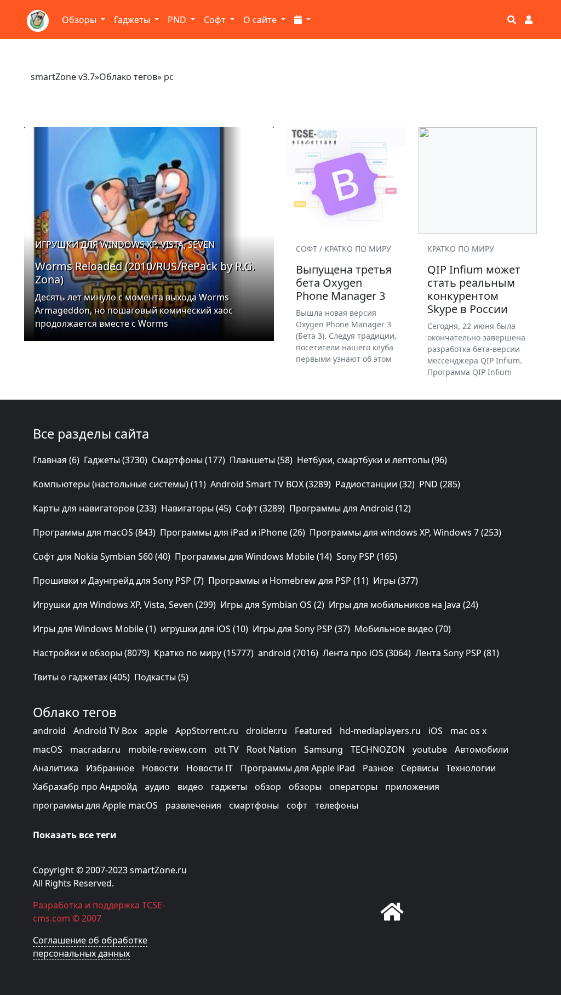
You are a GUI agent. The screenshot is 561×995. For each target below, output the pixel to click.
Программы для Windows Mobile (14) (253, 556)
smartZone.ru (158, 870)
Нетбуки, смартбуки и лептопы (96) (372, 460)
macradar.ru (95, 749)
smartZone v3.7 (63, 77)
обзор (268, 787)
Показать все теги (75, 835)
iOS (435, 731)
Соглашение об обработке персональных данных (90, 946)
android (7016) (288, 653)
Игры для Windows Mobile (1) (94, 629)
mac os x (468, 731)
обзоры (305, 787)
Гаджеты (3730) (115, 460)
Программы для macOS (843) (94, 532)
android (49, 731)
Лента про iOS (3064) (367, 653)
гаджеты (229, 787)
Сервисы (419, 768)
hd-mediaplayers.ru (380, 731)
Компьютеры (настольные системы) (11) (119, 484)
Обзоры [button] (80, 20)
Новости (160, 768)
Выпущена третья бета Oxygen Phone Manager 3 (344, 282)
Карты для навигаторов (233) (95, 508)
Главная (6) (56, 460)
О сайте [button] (261, 20)
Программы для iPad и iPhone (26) (232, 532)
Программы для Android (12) (350, 508)
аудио (157, 787)
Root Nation (271, 749)
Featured (313, 731)
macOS (47, 749)
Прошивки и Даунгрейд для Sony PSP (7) (118, 581)
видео (190, 787)
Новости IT (209, 768)
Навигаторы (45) (196, 508)
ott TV (226, 749)
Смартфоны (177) (188, 460)
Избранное (110, 768)
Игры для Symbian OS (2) (272, 605)
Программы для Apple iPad (298, 768)
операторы (353, 787)
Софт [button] (216, 20)
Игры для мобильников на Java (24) (403, 605)
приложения (412, 787)
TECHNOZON (378, 749)
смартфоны (254, 805)
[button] (302, 20)
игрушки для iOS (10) (204, 629)
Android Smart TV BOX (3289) (270, 484)
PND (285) (439, 484)
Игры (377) (395, 581)
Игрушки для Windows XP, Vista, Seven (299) (124, 605)
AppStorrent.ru (206, 731)
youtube (430, 749)
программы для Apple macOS (95, 805)
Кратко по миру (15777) (204, 653)
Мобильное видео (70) (402, 629)
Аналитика (55, 768)
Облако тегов (128, 77)
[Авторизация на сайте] (528, 20)
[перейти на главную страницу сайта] (392, 911)
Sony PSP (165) (366, 556)
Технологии (471, 768)
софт (297, 805)
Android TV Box (105, 731)
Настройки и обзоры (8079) (91, 653)
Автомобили (481, 749)
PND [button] (178, 20)
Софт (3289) (260, 508)
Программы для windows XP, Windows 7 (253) (405, 532)
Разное (378, 768)
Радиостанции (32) (375, 484)
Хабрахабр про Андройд (85, 787)
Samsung (323, 749)
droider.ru (266, 731)
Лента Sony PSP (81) (457, 653)
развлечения (193, 805)
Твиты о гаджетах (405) (81, 677)
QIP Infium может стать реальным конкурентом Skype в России (473, 289)
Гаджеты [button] (133, 20)
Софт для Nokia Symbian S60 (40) (101, 556)
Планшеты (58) (261, 460)
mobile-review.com (167, 749)
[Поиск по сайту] (511, 20)
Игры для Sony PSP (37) (301, 629)
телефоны (336, 805)
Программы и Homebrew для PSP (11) (288, 581)
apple (156, 731)
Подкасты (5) (161, 677)
